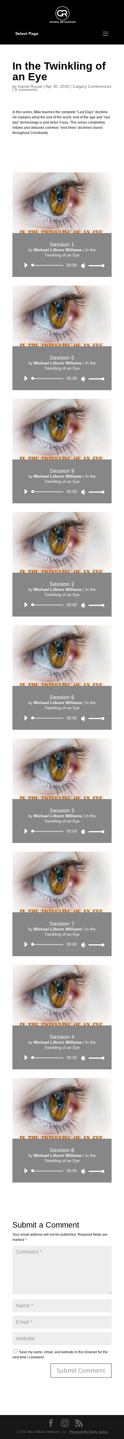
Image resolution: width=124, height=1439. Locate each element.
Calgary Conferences (92, 86)
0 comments (26, 89)
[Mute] (83, 265)
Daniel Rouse (30, 86)
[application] (62, 265)
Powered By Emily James (89, 1432)
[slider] (95, 265)
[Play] (25, 265)
